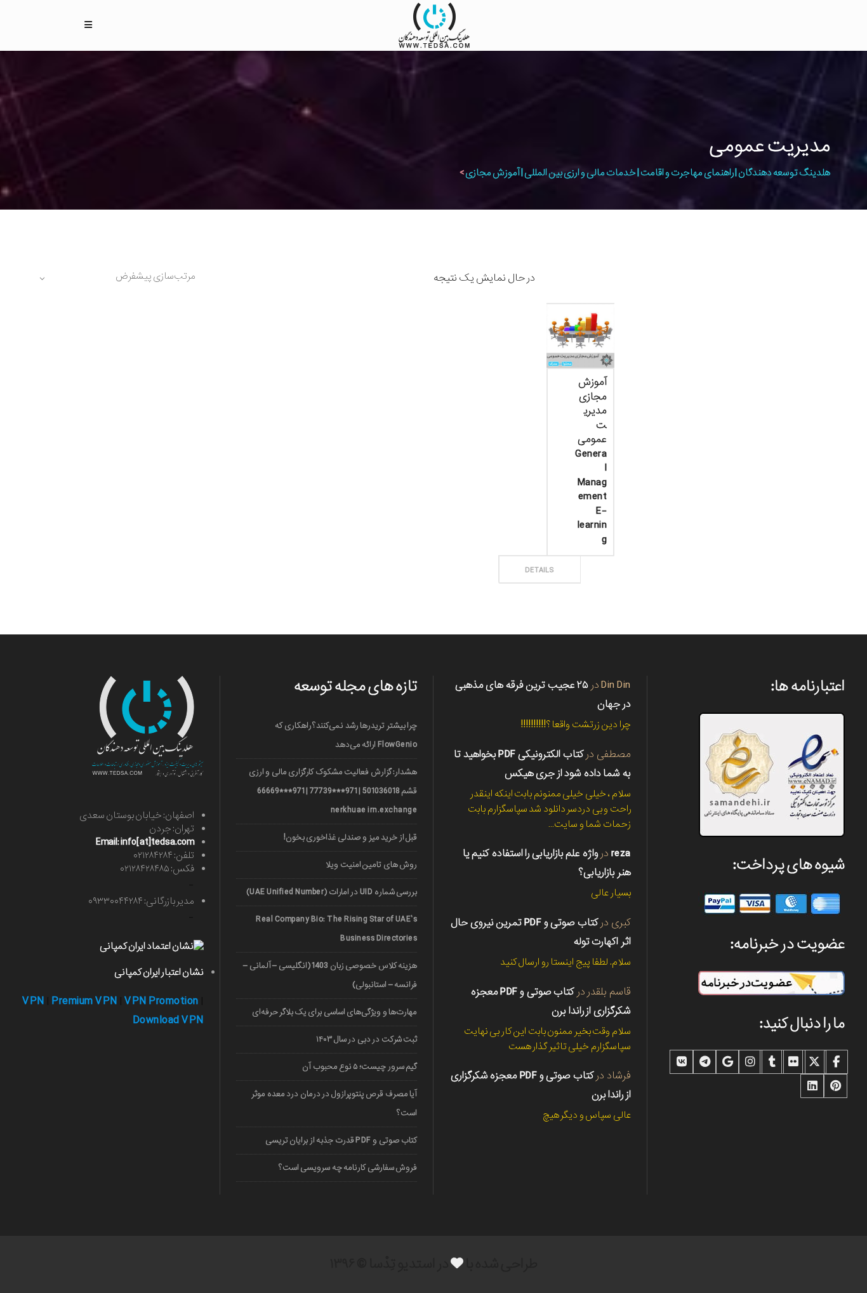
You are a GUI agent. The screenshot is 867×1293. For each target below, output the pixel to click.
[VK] (681, 1061)
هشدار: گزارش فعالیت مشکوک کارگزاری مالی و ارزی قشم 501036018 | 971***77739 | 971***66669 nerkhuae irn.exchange (333, 791)
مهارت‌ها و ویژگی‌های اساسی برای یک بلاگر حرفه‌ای (335, 1012)
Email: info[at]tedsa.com (145, 842)
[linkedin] (812, 1086)
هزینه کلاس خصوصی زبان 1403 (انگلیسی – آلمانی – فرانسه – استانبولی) (330, 975)
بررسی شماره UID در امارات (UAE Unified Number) (331, 892)
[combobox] (116, 278)
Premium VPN (84, 1001)
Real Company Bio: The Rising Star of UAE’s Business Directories (336, 928)
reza (621, 853)
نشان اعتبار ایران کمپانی (159, 972)
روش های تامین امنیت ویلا (371, 865)
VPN (33, 1001)
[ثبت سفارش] (570, 555)
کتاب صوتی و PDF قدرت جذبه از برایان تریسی (341, 1140)
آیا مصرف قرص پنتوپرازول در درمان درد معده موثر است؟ (334, 1103)
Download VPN (168, 1020)
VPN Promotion (161, 1001)
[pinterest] (835, 1086)
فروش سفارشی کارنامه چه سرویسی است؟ (348, 1168)
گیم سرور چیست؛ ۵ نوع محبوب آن (359, 1067)
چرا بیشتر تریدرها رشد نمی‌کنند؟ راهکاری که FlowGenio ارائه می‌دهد (346, 735)
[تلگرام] (704, 1061)
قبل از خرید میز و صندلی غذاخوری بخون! (351, 837)
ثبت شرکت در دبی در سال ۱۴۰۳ (366, 1039)
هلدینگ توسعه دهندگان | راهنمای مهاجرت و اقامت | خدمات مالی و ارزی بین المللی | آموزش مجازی (647, 172)
